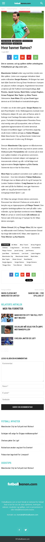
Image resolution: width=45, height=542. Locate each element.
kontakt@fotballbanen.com (27, 515)
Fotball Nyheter (6, 41)
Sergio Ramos (19, 262)
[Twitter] (25, 530)
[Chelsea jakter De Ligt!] (7, 341)
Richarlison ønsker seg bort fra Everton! (17, 447)
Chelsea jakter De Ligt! (25, 338)
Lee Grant (25, 253)
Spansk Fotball (17, 43)
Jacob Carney (18, 250)
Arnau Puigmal (36, 245)
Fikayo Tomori (7, 250)
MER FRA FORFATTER (13, 308)
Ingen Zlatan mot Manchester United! (10, 294)
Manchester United (22, 256)
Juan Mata (5, 253)
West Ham (28, 265)
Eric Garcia (25, 247)
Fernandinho (36, 247)
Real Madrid (28, 259)
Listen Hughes (35, 253)
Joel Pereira (30, 250)
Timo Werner (17, 265)
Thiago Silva (6, 265)
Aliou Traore (24, 245)
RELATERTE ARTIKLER (11, 304)
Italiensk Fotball (27, 41)
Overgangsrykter (6, 43)
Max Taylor (6, 259)
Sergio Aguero (7, 262)
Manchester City (7, 256)
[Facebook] (19, 530)
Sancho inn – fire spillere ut (36, 294)
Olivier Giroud (16, 259)
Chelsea (5, 247)
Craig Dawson (14, 247)
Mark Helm (34, 256)
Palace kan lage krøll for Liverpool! (15, 454)
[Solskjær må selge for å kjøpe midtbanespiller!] (7, 329)
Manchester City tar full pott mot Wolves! (17, 426)
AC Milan (14, 245)
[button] (41, 3)
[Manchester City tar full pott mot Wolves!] (7, 318)
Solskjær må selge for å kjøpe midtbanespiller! (19, 433)
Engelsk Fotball (17, 41)
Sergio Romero (32, 262)
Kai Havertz (15, 253)
